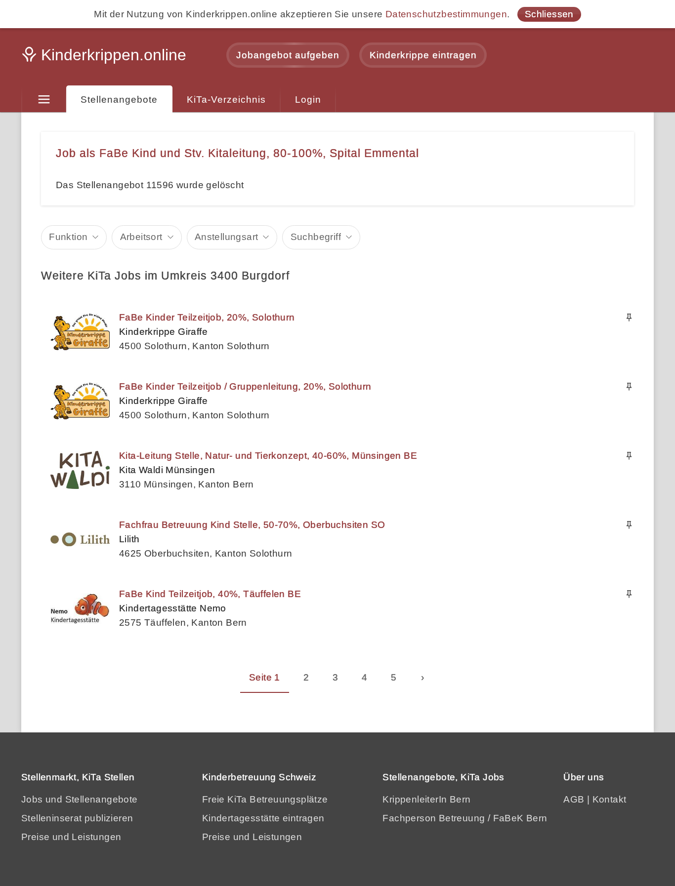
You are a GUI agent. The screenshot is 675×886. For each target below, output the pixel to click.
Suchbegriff (316, 237)
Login (308, 99)
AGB (573, 799)
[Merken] (629, 317)
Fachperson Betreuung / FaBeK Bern (464, 818)
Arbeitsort (141, 237)
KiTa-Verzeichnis (226, 99)
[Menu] (43, 99)
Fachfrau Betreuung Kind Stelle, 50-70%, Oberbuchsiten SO (252, 525)
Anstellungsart (226, 237)
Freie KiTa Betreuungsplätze (265, 799)
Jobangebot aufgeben (287, 55)
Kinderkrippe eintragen (423, 55)
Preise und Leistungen (71, 837)
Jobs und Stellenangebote (79, 799)
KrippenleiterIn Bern (426, 799)
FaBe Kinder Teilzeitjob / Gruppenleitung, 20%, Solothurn (245, 386)
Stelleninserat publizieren (77, 818)
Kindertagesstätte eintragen (263, 818)
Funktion (68, 237)
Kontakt (609, 799)
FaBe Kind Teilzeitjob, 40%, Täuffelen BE (210, 594)
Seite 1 (264, 677)
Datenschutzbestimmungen (446, 14)
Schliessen (549, 14)
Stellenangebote (119, 99)
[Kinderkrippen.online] (105, 57)
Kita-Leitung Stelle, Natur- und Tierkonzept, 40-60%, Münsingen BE (268, 455)
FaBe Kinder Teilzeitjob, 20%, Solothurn (207, 317)
